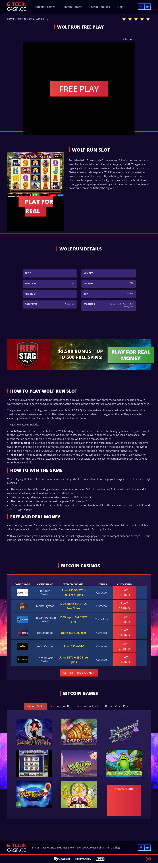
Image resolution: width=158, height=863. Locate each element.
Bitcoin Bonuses (99, 7)
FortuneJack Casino (45, 659)
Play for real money (130, 355)
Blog (120, 7)
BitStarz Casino (45, 592)
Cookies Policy (95, 847)
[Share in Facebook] (141, 6)
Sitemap (109, 847)
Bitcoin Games (72, 7)
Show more (124, 789)
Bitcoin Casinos (45, 7)
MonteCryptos (45, 606)
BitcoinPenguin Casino (46, 619)
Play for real (39, 206)
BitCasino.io (45, 633)
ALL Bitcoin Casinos (79, 673)
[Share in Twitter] (147, 6)
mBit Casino (45, 646)
